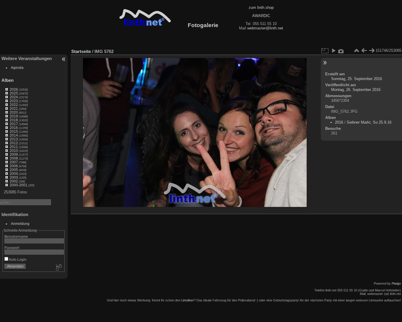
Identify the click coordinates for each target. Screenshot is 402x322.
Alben (7, 80)
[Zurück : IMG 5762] (364, 50)
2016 (14, 128)
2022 (14, 105)
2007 (14, 162)
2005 (14, 170)
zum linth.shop (261, 7)
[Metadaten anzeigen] (341, 50)
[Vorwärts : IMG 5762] (372, 50)
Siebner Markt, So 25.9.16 (369, 122)
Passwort (11, 248)
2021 (14, 108)
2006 (14, 166)
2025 (14, 93)
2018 (14, 120)
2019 (14, 116)
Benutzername (16, 236)
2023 (14, 101)
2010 (14, 150)
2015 (14, 131)
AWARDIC (261, 16)
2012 (14, 143)
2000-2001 (18, 185)
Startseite (81, 51)
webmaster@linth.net (265, 28)
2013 (14, 139)
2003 (14, 177)
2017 (14, 124)
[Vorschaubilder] (356, 50)
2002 (14, 181)
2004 (14, 173)
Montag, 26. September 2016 (356, 89)
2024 (14, 97)
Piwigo (396, 283)
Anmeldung (20, 223)
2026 (14, 89)
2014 (14, 135)
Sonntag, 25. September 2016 (356, 79)
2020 (14, 112)
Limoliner (187, 300)
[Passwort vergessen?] (58, 267)
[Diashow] (333, 50)
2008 (14, 158)
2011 (14, 147)
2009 (14, 154)
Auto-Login (17, 259)
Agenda (17, 67)
